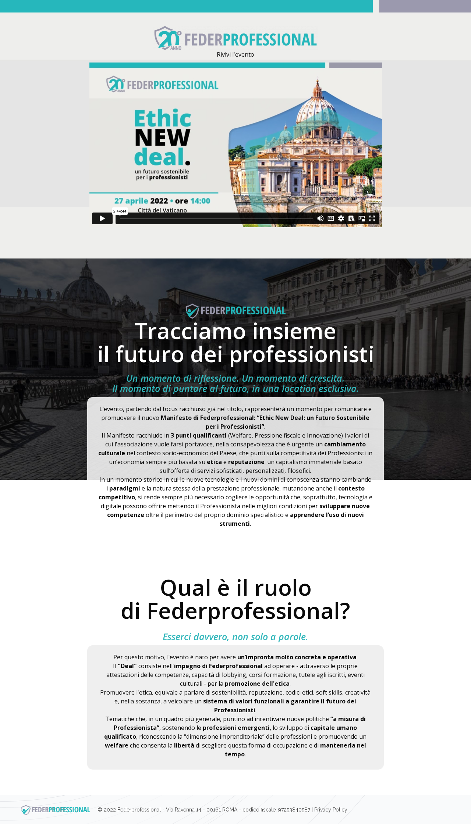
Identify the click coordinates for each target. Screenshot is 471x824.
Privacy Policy (330, 810)
